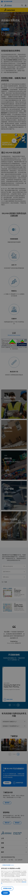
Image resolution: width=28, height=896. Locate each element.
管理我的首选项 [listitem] (7, 888)
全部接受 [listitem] (5, 893)
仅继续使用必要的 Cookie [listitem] (8, 865)
